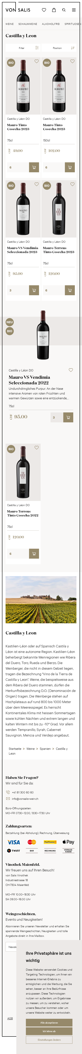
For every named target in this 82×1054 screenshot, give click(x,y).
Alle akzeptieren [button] (49, 1022)
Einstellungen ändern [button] (49, 1039)
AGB (10, 1018)
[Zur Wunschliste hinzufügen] (36, 61)
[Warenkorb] (54, 10)
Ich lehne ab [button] (49, 1031)
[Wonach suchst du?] (64, 10)
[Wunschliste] (44, 10)
